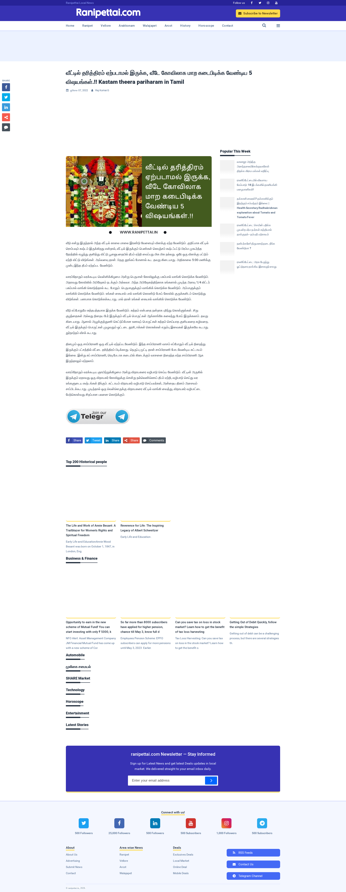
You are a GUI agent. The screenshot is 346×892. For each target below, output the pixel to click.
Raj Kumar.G (102, 90)
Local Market (181, 860)
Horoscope (206, 25)
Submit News (74, 867)
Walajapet (150, 25)
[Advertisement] (173, 45)
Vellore (106, 25)
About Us (71, 854)
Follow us (239, 2)
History (185, 25)
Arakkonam (127, 25)
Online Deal (180, 867)
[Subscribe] (211, 781)
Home (70, 25)
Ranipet (87, 25)
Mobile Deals (181, 873)
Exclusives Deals (183, 854)
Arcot (168, 25)
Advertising (73, 860)
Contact (227, 25)
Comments (153, 440)
